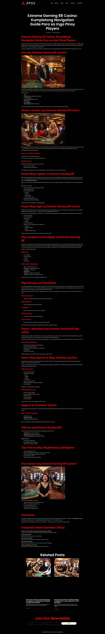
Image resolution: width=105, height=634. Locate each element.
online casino (30, 43)
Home (52, 3)
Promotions (80, 3)
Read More (28, 608)
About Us (56, 3)
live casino (78, 177)
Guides (62, 3)
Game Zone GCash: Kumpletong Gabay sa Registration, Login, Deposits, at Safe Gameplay (66, 601)
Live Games (73, 3)
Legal (67, 3)
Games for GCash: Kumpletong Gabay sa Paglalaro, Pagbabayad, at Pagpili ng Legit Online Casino (38, 601)
